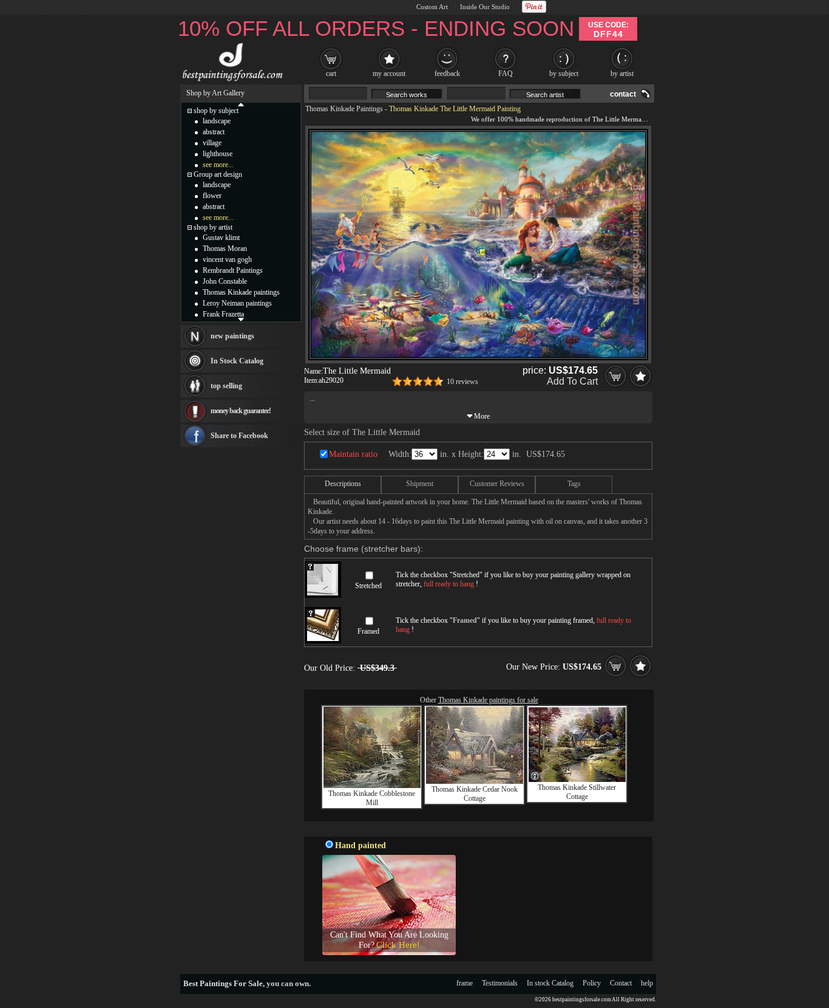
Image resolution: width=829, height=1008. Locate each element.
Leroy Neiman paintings (237, 303)
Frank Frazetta (223, 314)
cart (331, 73)
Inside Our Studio (485, 6)
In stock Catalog (550, 983)
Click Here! (398, 945)
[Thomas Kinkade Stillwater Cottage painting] (577, 779)
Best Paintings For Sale (223, 983)
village (212, 143)
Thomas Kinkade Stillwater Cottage (577, 792)
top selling (226, 386)
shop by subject (216, 110)
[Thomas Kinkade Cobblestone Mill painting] (372, 785)
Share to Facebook (239, 435)
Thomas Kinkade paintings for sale (488, 700)
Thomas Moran (225, 248)
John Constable (225, 281)
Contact (621, 983)
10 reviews (462, 381)
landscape (217, 121)
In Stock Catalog (237, 361)
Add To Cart (572, 381)
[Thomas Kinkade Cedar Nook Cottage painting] (474, 781)
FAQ (505, 73)
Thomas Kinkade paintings (241, 292)
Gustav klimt (221, 237)
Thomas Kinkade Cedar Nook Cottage (474, 794)
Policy (592, 983)
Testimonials (500, 983)
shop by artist (213, 227)
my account (389, 73)
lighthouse (217, 153)
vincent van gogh (227, 259)
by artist (622, 73)
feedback (447, 73)
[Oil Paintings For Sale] (231, 81)
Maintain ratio (353, 454)
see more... (218, 164)
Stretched (368, 585)
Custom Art (432, 6)
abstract (214, 132)
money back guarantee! (241, 410)
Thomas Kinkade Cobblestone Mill (371, 798)
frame (464, 983)
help (647, 983)
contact (623, 94)
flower (212, 195)
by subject (563, 73)
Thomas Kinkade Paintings (344, 109)
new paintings (232, 336)
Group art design (218, 174)
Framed (368, 631)
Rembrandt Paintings (233, 270)
